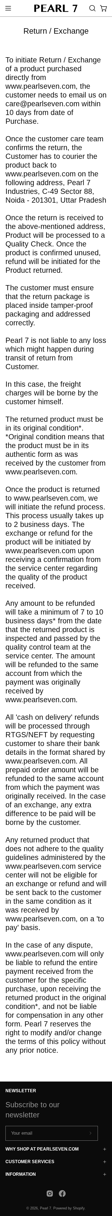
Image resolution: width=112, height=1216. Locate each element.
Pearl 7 (45, 1208)
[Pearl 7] (56, 8)
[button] (92, 8)
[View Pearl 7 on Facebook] (62, 1193)
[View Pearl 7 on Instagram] (50, 1193)
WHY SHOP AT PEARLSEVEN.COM (42, 1149)
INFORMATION (20, 1174)
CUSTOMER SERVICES (29, 1161)
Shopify (79, 1208)
